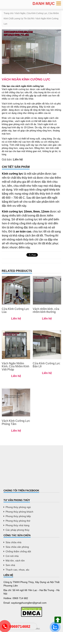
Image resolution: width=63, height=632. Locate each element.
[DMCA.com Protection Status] (31, 612)
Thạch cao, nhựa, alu (17, 569)
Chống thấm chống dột (18, 551)
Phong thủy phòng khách (19, 511)
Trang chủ (8, 13)
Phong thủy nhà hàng (17, 525)
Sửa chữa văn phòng (17, 546)
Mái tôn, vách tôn (15, 560)
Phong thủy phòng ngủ (18, 507)
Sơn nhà (10, 565)
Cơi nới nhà (12, 556)
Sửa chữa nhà (13, 542)
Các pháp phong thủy (17, 529)
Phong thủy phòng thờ (18, 520)
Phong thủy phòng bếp (18, 516)
